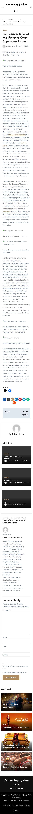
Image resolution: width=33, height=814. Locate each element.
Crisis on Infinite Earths (16, 135)
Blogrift (27, 795)
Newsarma (7, 211)
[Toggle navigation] (2, 7)
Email (5, 646)
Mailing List (7, 805)
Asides (5, 30)
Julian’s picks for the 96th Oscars (16, 727)
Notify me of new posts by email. (15, 672)
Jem (5, 502)
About (6, 801)
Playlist (5, 764)
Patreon (27, 805)
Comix (19, 801)
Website (5, 655)
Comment (6, 610)
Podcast (16, 810)
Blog (4, 724)
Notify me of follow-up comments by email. (15, 667)
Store (21, 805)
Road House (8, 707)
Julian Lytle (11, 46)
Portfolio (13, 801)
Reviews (15, 704)
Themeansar (16, 797)
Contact (15, 805)
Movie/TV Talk (7, 704)
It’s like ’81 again (11, 480)
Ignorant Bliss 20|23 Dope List (15, 767)
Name (5, 637)
